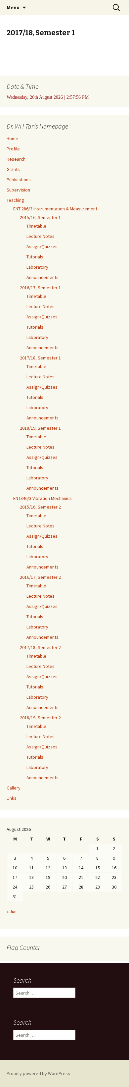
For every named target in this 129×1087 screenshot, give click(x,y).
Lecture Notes (40, 236)
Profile (13, 149)
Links (12, 798)
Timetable (36, 226)
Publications (19, 180)
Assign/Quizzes (42, 246)
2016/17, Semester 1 (40, 288)
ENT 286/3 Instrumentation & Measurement (55, 209)
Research (16, 159)
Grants (13, 169)
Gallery (14, 788)
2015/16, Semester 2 (40, 507)
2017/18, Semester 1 (40, 358)
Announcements (42, 277)
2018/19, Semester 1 (40, 428)
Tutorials (34, 257)
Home (12, 138)
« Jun (12, 911)
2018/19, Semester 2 (40, 718)
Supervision (18, 190)
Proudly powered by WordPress (38, 1073)
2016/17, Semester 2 (40, 577)
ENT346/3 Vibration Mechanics (42, 498)
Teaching (15, 200)
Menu (13, 7)
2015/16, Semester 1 (40, 217)
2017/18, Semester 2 (40, 647)
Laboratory (37, 267)
